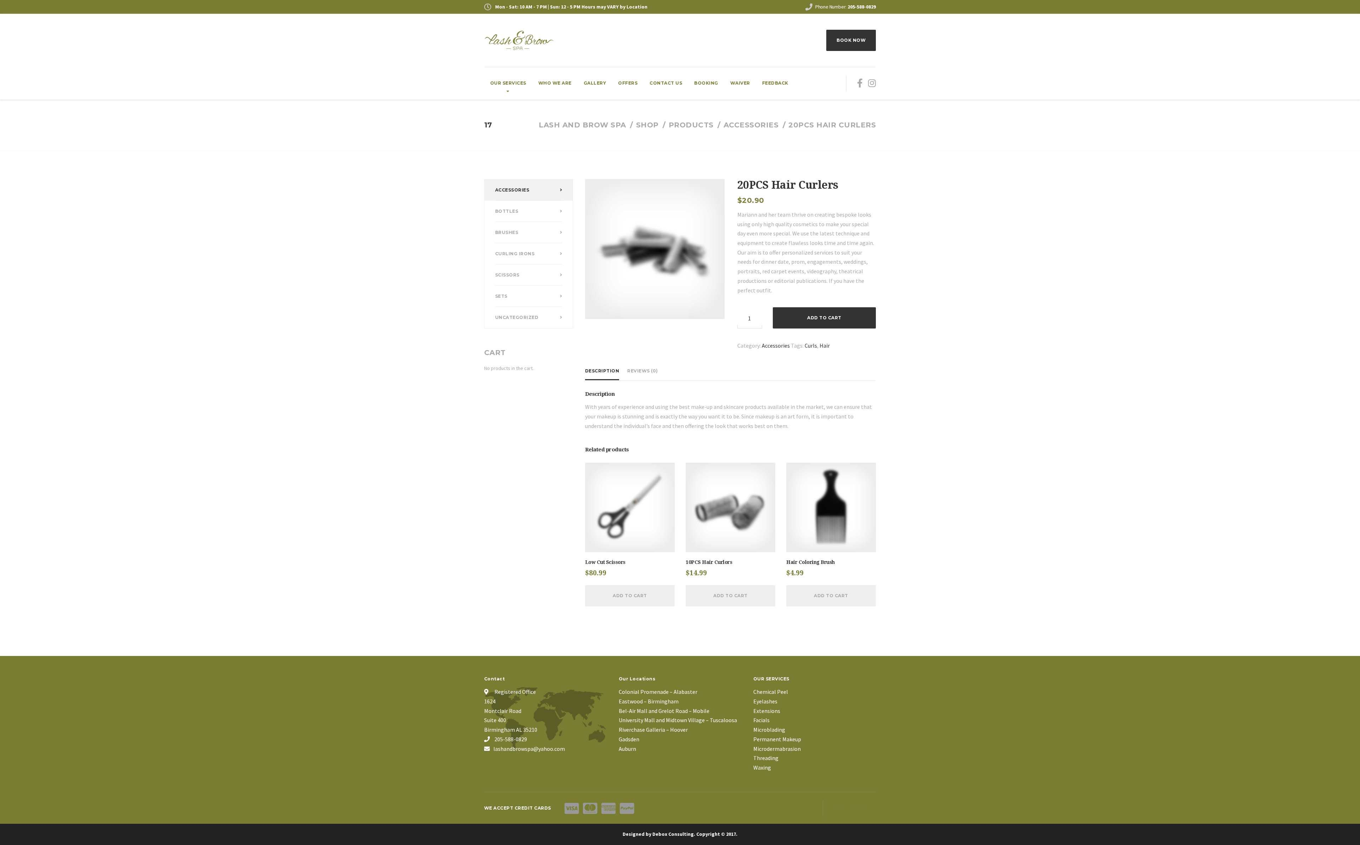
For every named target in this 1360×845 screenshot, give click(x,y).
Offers (628, 83)
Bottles (506, 211)
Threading (765, 757)
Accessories (776, 345)
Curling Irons (515, 253)
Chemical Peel (770, 691)
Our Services (508, 83)
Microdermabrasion (777, 748)
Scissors (507, 275)
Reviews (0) (642, 370)
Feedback (775, 83)
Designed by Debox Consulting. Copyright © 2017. (680, 834)
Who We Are (555, 83)
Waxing (762, 767)
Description (602, 370)
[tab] (604, 371)
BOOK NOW (851, 40)
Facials (761, 720)
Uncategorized (517, 317)
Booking (706, 83)
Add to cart (824, 317)
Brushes (506, 232)
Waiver (740, 83)
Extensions (766, 710)
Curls (811, 345)
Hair (825, 345)
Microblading (769, 729)
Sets (501, 296)
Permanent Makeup (777, 739)
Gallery (595, 83)
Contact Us (666, 83)
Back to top (849, 808)
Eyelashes (765, 701)
